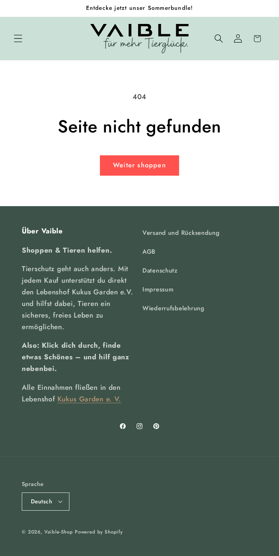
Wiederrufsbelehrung (173, 308)
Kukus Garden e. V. (89, 399)
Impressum (157, 289)
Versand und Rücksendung (181, 232)
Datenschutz (160, 270)
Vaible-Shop (58, 531)
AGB (148, 251)
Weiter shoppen (139, 165)
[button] (18, 38)
